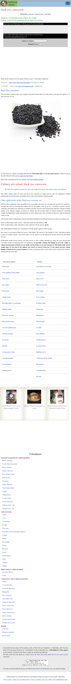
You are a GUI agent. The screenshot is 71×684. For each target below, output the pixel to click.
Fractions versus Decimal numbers (13, 531)
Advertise (38, 679)
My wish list (39, 364)
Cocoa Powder (7, 585)
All (13, 505)
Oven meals (5, 291)
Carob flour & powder (9, 464)
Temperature (6, 495)
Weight (4, 566)
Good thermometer (7, 358)
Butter (4, 581)
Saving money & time (8, 352)
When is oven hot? (41, 285)
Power (4, 545)
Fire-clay (4, 346)
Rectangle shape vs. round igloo (11, 303)
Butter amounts (7, 460)
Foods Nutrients (7, 501)
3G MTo (38, 327)
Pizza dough (39, 291)
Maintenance (40, 315)
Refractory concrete (8, 315)
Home (8, 3)
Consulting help (40, 370)
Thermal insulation (7, 334)
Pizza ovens (5, 279)
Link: (24, 665)
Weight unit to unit (8, 622)
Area (4, 518)
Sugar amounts (7, 484)
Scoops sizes (6, 498)
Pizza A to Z (39, 279)
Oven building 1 (7, 364)
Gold (4, 575)
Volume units (6, 505)
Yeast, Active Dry (8, 605)
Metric (4, 538)
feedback (38, 668)
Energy (4, 525)
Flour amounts (7, 467)
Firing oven (39, 309)
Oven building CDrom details (10, 272)
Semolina (5, 481)
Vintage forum (6, 297)
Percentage (6, 542)
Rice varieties (6, 595)
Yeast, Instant (6, 616)
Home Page (5, 266)
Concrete (5, 629)
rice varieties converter (36, 179)
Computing (6, 521)
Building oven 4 (41, 352)
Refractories (6, 635)
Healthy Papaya (40, 340)
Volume (4, 562)
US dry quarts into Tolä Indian (24, 176)
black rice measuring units (26, 86)
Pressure (5, 549)
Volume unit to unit (8, 619)
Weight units (6, 508)
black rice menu (39, 14)
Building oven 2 (7, 370)
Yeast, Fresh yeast (8, 612)
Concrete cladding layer (9, 327)
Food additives (40, 334)
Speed (4, 552)
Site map (38, 376)
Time (4, 559)
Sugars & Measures (8, 602)
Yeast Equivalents (8, 488)
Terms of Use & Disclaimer (21, 679)
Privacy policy (8, 679)
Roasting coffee (40, 303)
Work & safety (40, 321)
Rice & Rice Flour (8, 474)
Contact (32, 679)
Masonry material (8, 632)
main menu (31, 14)
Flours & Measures (8, 588)
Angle (4, 514)
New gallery (5, 285)
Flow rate (5, 528)
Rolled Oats (6, 477)
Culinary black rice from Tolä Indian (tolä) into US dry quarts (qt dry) (46, 654)
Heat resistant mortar (8, 321)
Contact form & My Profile (44, 358)
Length (4, 535)
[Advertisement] (35, 63)
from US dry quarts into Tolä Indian (19, 82)
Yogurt (4, 491)
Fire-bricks (5, 340)
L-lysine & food (41, 346)
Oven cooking (40, 297)
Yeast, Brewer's (7, 609)
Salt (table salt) (7, 598)
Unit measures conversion (43, 266)
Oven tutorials (40, 272)
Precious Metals (7, 572)
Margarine (5, 592)
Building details (6, 309)
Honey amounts (7, 471)
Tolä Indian (48, 14)
